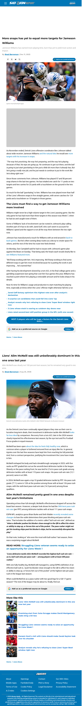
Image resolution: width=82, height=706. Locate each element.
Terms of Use (11, 687)
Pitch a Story (43, 683)
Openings (25, 679)
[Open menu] (5, 3)
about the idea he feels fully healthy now (43, 446)
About (8, 679)
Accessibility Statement (66, 687)
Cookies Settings (28, 691)
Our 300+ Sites (62, 679)
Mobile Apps (11, 683)
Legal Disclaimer (45, 687)
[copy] (19, 59)
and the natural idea (48, 153)
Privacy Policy (62, 683)
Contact (41, 679)
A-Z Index (10, 691)
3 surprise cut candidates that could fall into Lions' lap (32, 299)
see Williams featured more (18, 255)
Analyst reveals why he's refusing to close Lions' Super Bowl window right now (41, 303)
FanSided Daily (27, 683)
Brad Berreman (12, 54)
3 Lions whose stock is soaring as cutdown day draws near (34, 309)
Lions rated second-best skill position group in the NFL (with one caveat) (40, 312)
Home (8, 337)
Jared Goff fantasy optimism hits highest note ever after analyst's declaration (37, 294)
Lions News (17, 337)
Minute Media (15, 696)
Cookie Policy (26, 687)
